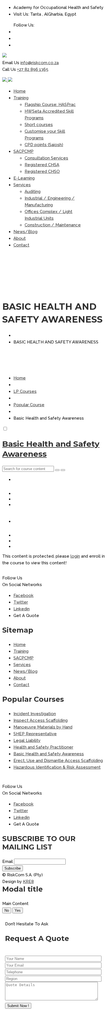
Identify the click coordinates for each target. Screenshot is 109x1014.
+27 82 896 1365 (32, 69)
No (6, 910)
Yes (18, 910)
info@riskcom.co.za (39, 62)
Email (7, 861)
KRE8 (28, 881)
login (75, 556)
